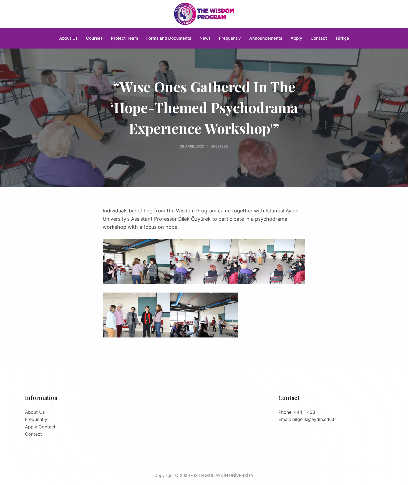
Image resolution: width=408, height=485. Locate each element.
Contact (33, 434)
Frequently (36, 419)
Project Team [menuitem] (124, 38)
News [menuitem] (205, 38)
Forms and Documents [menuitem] (168, 38)
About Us (35, 412)
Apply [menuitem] (296, 38)
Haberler (219, 146)
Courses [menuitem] (94, 38)
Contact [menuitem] (319, 38)
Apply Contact (40, 427)
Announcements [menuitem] (265, 38)
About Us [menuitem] (68, 38)
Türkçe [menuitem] (342, 38)
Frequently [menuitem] (230, 38)
